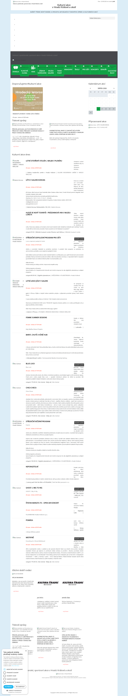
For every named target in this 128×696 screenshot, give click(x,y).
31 (90, 112)
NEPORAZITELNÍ (32, 467)
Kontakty (20, 46)
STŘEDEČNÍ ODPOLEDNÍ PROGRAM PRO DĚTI (43, 238)
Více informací (15, 665)
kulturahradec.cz (63, 692)
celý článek (16, 146)
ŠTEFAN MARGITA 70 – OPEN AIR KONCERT (42, 503)
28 (105, 109)
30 (113, 109)
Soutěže (20, 35)
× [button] (26, 651)
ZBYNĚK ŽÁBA (66, 598)
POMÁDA (29, 520)
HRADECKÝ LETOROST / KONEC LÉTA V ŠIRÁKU (26, 114)
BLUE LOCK (30, 363)
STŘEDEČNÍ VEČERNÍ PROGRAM (38, 421)
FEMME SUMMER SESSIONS (36, 317)
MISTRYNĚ (30, 537)
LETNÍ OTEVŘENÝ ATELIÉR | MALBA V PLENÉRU (44, 161)
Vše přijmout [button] (8, 686)
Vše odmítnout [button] (20, 686)
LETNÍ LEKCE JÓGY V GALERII (37, 281)
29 (109, 109)
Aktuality (20, 30)
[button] (14, 690)
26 (98, 109)
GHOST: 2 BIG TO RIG (34, 488)
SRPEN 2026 (102, 88)
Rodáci (20, 24)
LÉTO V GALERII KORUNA (35, 180)
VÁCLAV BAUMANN (17, 577)
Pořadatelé (21, 40)
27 (102, 109)
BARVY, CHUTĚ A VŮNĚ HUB (36, 335)
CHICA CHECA (31, 388)
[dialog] (15, 671)
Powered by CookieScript (14, 692)
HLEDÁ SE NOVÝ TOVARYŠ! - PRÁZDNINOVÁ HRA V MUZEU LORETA (48, 214)
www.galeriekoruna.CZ (31, 204)
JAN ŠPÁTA (40, 598)
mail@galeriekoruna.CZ (32, 202)
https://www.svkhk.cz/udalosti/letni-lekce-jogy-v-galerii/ (43, 308)
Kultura (20, 19)
